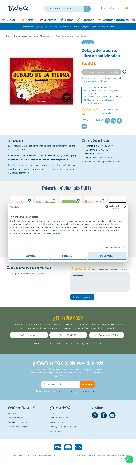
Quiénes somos (15, 413)
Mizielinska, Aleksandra (104, 157)
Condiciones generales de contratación (117, 456)
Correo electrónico (108, 335)
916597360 (70, 335)
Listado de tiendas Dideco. (94, 81)
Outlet (12, 19)
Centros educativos (115, 19)
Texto (31, 19)
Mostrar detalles (113, 247)
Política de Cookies (30, 234)
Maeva (99, 153)
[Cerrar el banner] (125, 207)
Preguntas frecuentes (58, 417)
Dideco (9, 35)
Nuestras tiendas (15, 417)
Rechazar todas (29, 256)
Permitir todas (106, 256)
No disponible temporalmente (101, 72)
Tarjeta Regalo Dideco (17, 426)
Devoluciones (55, 431)
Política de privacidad (96, 455)
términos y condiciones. (89, 391)
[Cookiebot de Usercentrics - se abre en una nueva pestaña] (107, 207)
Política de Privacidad (54, 234)
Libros (68, 19)
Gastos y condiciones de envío (62, 426)
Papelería (87, 19)
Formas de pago (56, 422)
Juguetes (50, 19)
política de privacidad (65, 391)
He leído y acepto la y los (69, 391)
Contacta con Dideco (58, 413)
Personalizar (66, 256)
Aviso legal (80, 455)
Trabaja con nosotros (17, 422)
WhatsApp (31, 335)
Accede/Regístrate (111, 8)
